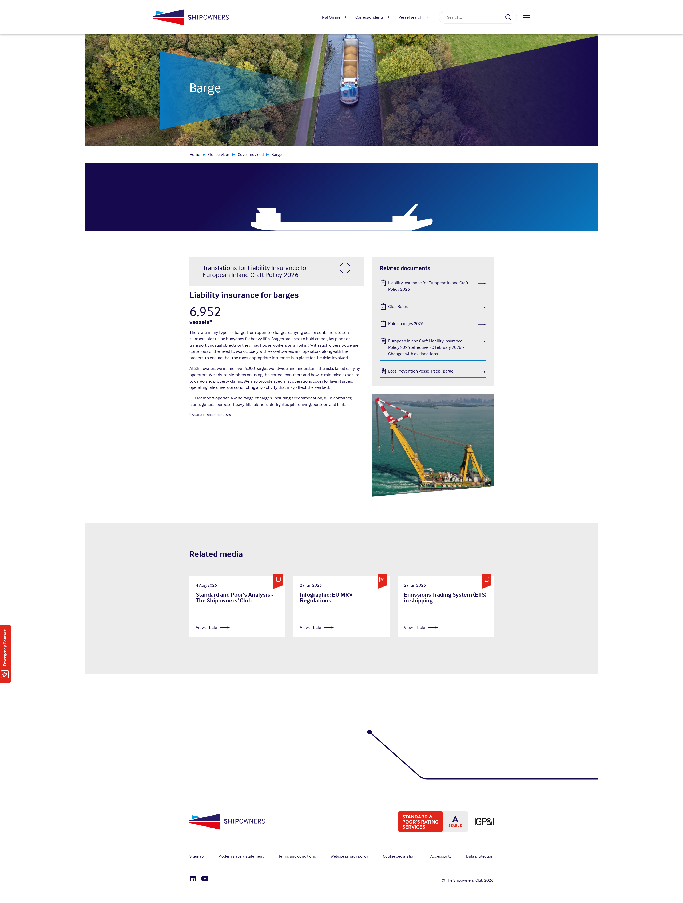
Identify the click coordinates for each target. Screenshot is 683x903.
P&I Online (331, 17)
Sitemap (196, 856)
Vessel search (410, 17)
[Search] (510, 17)
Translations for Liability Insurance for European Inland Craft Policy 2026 (255, 271)
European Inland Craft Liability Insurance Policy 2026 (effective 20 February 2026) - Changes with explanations (426, 347)
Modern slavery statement (241, 856)
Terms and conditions (297, 856)
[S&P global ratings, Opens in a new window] (429, 821)
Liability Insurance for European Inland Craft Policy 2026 (428, 286)
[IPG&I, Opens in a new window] (481, 821)
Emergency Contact (5, 647)
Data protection (480, 856)
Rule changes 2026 (405, 323)
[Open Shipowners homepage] (190, 17)
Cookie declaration (399, 856)
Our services (219, 154)
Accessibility (440, 856)
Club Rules (398, 306)
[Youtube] (204, 878)
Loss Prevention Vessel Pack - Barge (421, 371)
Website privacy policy (349, 856)
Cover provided (251, 154)
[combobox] (471, 17)
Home (194, 154)
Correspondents (369, 17)
